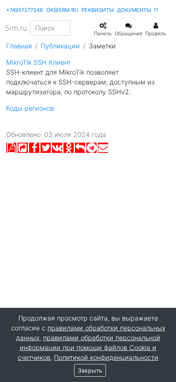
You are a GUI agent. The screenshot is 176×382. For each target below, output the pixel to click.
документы (134, 10)
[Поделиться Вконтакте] (57, 149)
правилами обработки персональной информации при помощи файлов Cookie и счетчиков (89, 348)
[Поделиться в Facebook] (34, 149)
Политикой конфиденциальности (106, 357)
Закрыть (90, 370)
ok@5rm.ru (62, 10)
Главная (19, 46)
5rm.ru (16, 28)
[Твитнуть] (46, 149)
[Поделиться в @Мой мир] (80, 149)
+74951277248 (24, 10)
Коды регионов (30, 108)
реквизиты (97, 10)
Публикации (60, 46)
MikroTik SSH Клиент (38, 62)
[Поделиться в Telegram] (91, 149)
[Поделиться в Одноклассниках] (68, 149)
